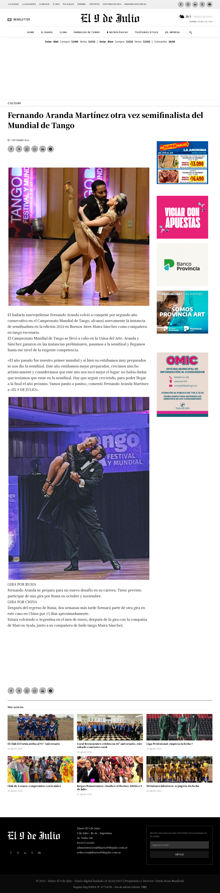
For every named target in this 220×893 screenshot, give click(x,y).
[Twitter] (202, 4)
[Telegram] (50, 149)
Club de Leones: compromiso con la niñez (34, 786)
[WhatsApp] (26, 149)
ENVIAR (179, 854)
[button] (191, 32)
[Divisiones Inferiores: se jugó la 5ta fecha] (179, 769)
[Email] (34, 149)
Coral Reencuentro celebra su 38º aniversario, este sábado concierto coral (109, 745)
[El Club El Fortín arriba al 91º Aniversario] (41, 727)
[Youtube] (209, 4)
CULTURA (14, 103)
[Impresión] (42, 149)
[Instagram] (188, 4)
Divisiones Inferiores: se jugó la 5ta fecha (172, 786)
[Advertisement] (110, 76)
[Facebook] (181, 4)
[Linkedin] (195, 4)
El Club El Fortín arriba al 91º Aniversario (34, 743)
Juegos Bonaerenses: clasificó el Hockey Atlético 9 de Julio (109, 787)
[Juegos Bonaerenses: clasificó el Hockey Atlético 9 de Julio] (110, 769)
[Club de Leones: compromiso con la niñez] (41, 769)
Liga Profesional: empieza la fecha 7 (169, 743)
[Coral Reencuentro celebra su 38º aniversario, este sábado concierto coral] (110, 727)
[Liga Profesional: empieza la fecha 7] (179, 727)
